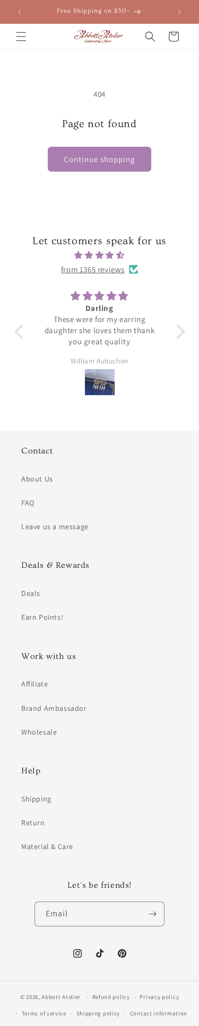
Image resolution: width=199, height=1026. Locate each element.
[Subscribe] (152, 914)
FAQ (27, 502)
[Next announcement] (179, 11)
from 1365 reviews (93, 269)
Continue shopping (99, 159)
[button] (21, 36)
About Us (37, 479)
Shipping (36, 799)
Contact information (158, 1013)
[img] (100, 255)
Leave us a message (55, 526)
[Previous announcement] (19, 11)
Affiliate (34, 684)
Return (33, 822)
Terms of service (44, 1013)
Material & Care (47, 846)
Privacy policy (159, 997)
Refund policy (111, 997)
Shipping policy (98, 1013)
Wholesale (39, 732)
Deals (30, 593)
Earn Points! (42, 617)
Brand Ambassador (54, 708)
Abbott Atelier (61, 997)
